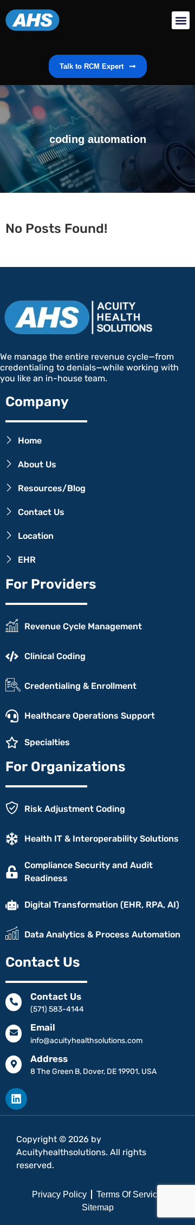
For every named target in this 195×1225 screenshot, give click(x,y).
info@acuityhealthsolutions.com (86, 1040)
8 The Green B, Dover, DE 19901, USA (93, 1071)
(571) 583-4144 (57, 1009)
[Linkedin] (16, 1099)
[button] (181, 20)
